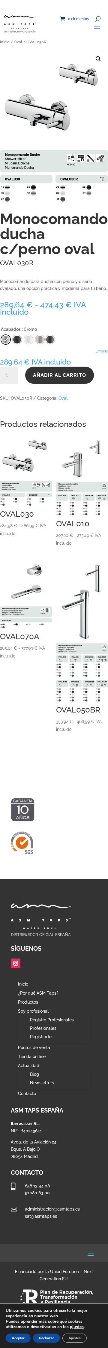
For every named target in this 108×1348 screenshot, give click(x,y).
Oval (18, 42)
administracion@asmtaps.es (52, 1209)
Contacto (27, 1093)
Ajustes (74, 1338)
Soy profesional (33, 1011)
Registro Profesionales (52, 1019)
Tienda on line (32, 1056)
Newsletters (42, 1082)
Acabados (11, 329)
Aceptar (18, 1338)
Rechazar (46, 1338)
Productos (28, 1002)
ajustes (77, 1327)
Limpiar (101, 351)
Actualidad (28, 1065)
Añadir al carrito (59, 375)
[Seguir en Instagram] (15, 963)
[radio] (50, 339)
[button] (98, 59)
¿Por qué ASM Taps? (38, 993)
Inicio (5, 42)
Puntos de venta (34, 1047)
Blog (34, 1074)
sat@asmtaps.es (41, 1216)
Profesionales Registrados (43, 1032)
